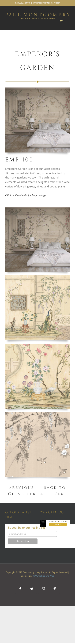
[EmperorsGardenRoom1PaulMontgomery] (37, 88)
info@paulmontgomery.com (46, 2)
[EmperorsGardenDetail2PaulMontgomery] (37, 276)
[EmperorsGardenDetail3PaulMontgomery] (37, 413)
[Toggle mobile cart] (61, 21)
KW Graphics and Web (43, 575)
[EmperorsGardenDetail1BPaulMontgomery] (37, 345)
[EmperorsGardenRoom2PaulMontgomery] (37, 208)
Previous (21, 487)
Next (60, 493)
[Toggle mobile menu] (68, 21)
